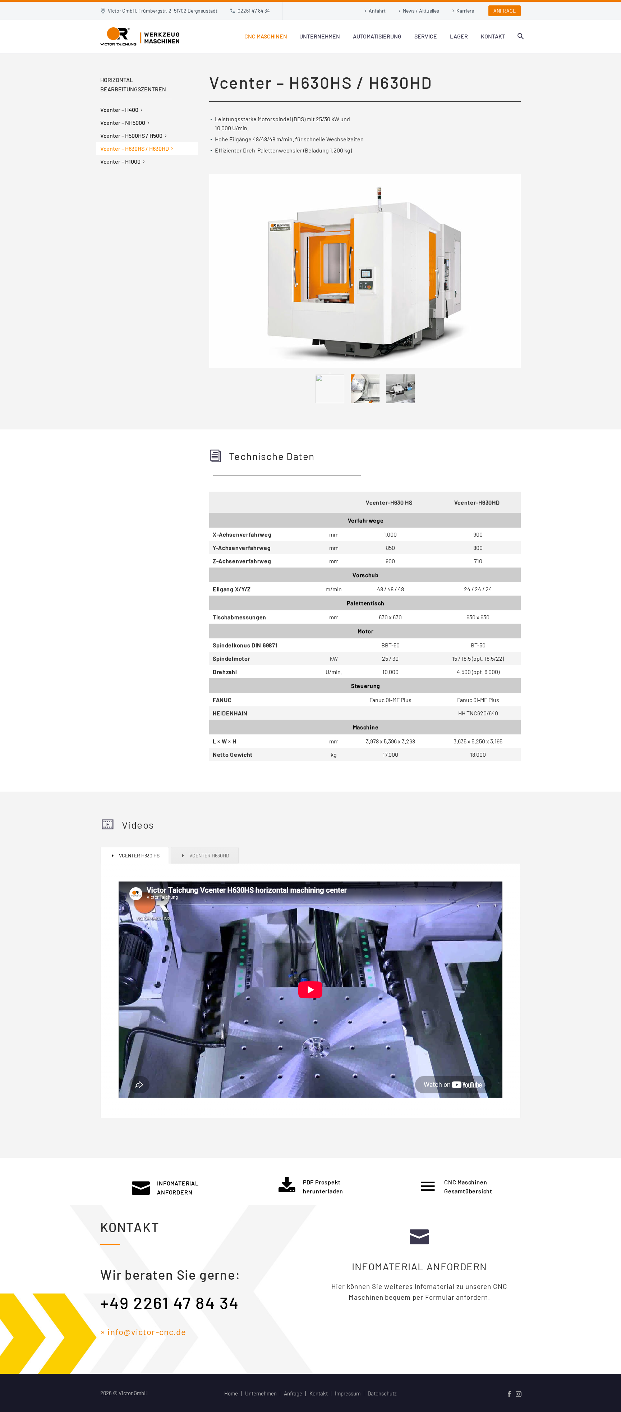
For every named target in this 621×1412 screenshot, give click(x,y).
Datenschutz (382, 1393)
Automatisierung (377, 36)
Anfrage (293, 1393)
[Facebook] (509, 1394)
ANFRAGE (504, 11)
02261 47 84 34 (254, 11)
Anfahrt (377, 11)
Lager (459, 36)
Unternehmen (319, 36)
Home (231, 1393)
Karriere (465, 11)
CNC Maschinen (265, 36)
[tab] (134, 855)
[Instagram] (518, 1394)
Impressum (347, 1393)
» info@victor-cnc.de (143, 1331)
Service (425, 36)
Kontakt (493, 36)
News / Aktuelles (421, 11)
